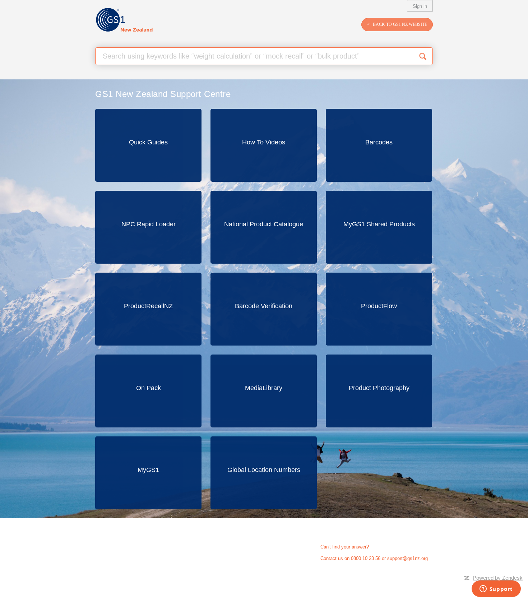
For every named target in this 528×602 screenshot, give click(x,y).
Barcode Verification (263, 306)
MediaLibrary (263, 388)
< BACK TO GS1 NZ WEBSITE (397, 24)
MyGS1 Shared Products (379, 224)
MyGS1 (148, 469)
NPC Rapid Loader (148, 224)
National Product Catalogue (263, 224)
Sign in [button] (420, 6)
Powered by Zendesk (498, 578)
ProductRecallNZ (148, 306)
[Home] (124, 20)
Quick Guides (148, 142)
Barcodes (379, 142)
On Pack (148, 388)
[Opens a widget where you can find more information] (496, 589)
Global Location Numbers (263, 469)
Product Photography (379, 388)
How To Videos (263, 142)
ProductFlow (379, 306)
